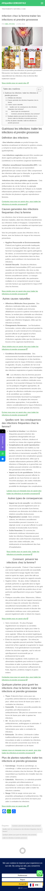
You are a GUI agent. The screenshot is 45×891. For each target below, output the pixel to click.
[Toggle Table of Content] (38, 89)
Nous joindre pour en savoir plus (14, 83)
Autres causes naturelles (15, 104)
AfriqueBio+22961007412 (14, 3)
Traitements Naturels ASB (13, 9)
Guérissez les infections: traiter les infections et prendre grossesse (21, 94)
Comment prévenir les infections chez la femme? (24, 114)
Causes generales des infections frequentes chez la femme (23, 101)
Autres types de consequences (18, 111)
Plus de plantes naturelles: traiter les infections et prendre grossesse (22, 122)
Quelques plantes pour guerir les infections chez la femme (19, 834)
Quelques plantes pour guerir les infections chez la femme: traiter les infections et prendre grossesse (22, 117)
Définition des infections (15, 98)
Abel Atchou (10, 24)
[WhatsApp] (2, 453)
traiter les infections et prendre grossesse (15, 838)
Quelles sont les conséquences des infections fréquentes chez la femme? (22, 108)
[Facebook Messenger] (2, 459)
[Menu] (42, 3)
